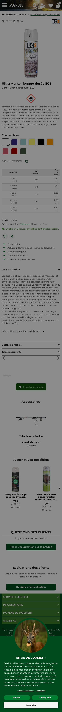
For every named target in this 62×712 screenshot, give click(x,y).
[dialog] (31, 356)
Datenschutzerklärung (25, 691)
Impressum (40, 691)
